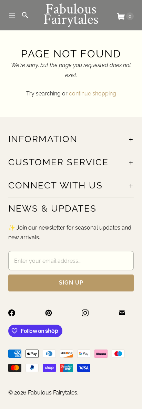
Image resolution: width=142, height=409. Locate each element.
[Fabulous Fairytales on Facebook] (15, 312)
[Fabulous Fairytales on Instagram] (89, 312)
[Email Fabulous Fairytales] (126, 312)
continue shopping (92, 93)
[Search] (25, 15)
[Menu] (12, 15)
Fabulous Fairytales (52, 392)
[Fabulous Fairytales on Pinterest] (52, 312)
